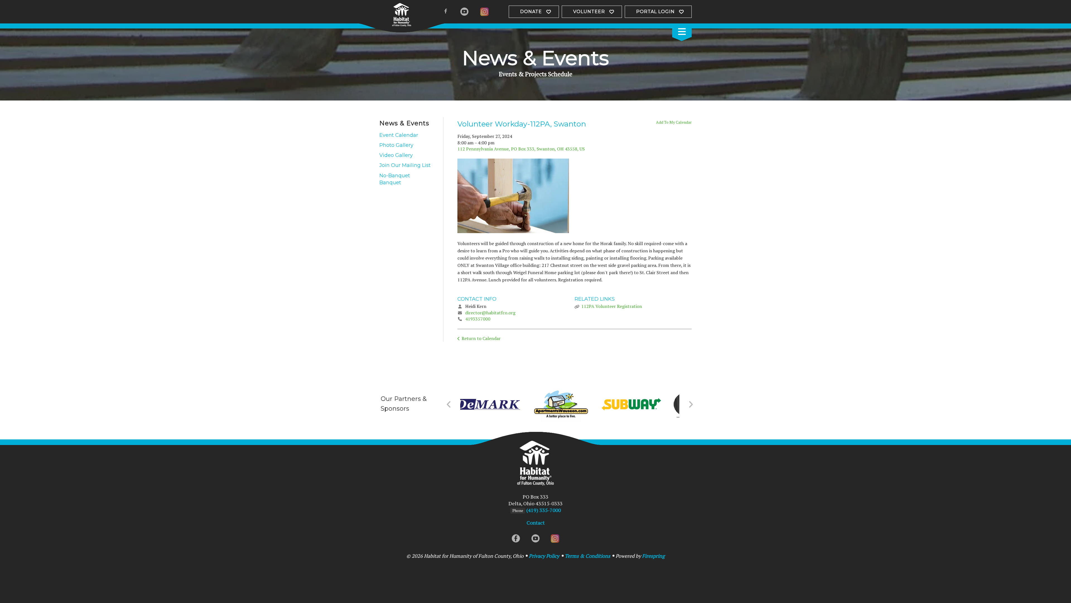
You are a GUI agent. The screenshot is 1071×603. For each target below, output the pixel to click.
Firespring (653, 555)
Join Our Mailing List (405, 165)
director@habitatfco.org (490, 313)
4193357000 (477, 319)
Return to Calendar (481, 338)
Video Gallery (396, 155)
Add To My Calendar (674, 122)
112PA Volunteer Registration (611, 306)
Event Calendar (398, 135)
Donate (531, 11)
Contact (536, 522)
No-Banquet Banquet (394, 179)
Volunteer (589, 11)
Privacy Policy (544, 555)
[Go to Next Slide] (690, 404)
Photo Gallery (396, 145)
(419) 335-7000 (543, 510)
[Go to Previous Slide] (449, 404)
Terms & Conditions (587, 555)
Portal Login (655, 11)
